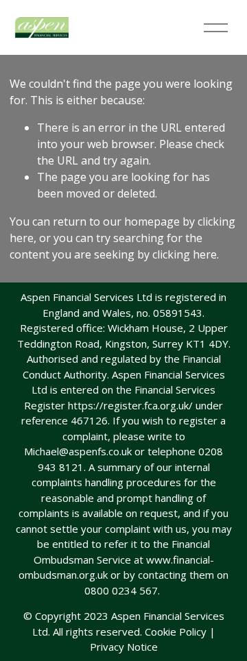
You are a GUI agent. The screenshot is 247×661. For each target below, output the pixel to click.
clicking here (184, 254)
